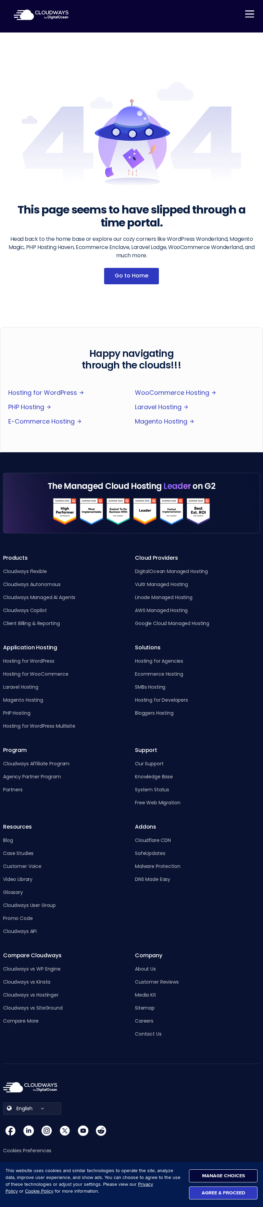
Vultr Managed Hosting (161, 584)
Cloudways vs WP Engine (32, 968)
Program (15, 750)
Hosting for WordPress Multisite (39, 726)
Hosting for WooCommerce (35, 674)
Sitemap (145, 1007)
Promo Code (18, 918)
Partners (13, 789)
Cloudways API (20, 931)
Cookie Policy (39, 1191)
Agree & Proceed (223, 1193)
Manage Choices (223, 1176)
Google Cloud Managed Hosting (172, 623)
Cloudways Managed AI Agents (39, 597)
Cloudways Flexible (25, 571)
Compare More (21, 1020)
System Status (152, 789)
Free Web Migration (157, 802)
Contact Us (148, 1033)
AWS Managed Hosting (161, 610)
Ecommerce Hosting (159, 674)
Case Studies (18, 853)
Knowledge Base (154, 776)
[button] (30, 1150)
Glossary (13, 892)
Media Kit (145, 994)
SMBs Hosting (150, 687)
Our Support (149, 763)
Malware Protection (157, 866)
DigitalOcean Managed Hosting (171, 571)
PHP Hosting (26, 407)
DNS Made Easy (152, 879)
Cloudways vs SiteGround (33, 1007)
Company (148, 955)
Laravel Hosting (158, 407)
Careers (144, 1020)
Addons (145, 827)
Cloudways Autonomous (32, 584)
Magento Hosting (161, 421)
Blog (8, 840)
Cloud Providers (156, 558)
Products (15, 558)
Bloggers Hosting (154, 713)
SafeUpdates (150, 853)
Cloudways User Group (29, 905)
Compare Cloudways (32, 955)
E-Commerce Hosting (41, 421)
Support (146, 750)
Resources (17, 827)
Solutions (148, 647)
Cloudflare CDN (153, 840)
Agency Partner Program (32, 776)
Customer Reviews (157, 981)
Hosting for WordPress (42, 392)
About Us (145, 968)
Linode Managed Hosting (163, 597)
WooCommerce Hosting (172, 392)
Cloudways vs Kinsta (26, 981)
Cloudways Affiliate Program (36, 763)
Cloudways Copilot (25, 610)
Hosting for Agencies (159, 661)
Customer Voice (22, 866)
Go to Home (131, 276)
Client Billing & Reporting (31, 623)
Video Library (18, 879)
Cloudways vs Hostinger (31, 994)
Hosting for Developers (161, 700)
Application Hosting (30, 647)
